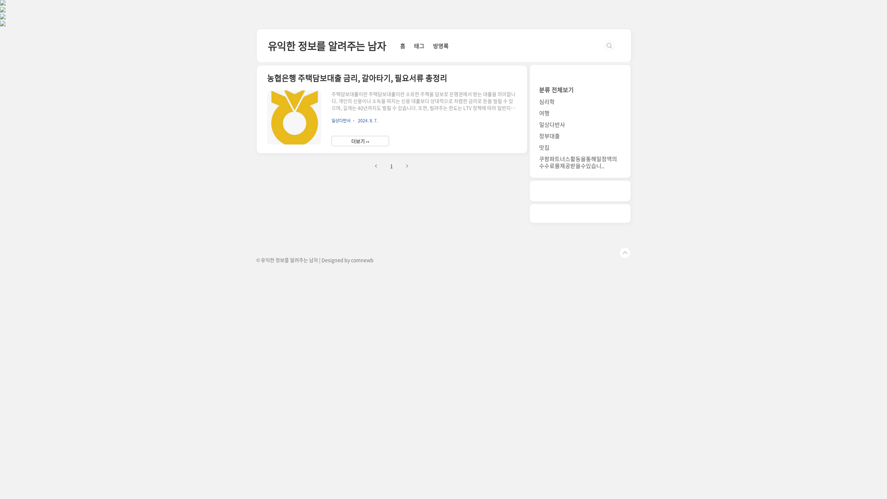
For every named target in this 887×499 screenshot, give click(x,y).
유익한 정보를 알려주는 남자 (327, 45)
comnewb (362, 259)
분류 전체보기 (556, 89)
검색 (609, 46)
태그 (419, 46)
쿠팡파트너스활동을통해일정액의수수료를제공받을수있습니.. (578, 162)
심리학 (547, 101)
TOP (625, 253)
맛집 (544, 147)
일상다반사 (552, 124)
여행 (544, 113)
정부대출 (549, 136)
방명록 (441, 46)
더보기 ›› (360, 141)
